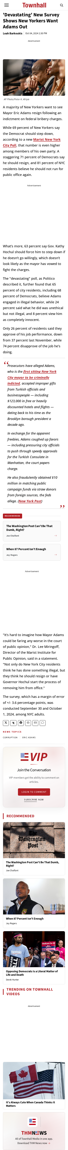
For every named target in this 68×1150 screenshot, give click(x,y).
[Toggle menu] (6, 5)
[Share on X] (6, 723)
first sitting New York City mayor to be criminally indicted (31, 377)
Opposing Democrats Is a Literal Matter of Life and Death (32, 973)
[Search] (61, 5)
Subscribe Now (34, 799)
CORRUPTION (10, 737)
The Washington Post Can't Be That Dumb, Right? (32, 864)
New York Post (30, 501)
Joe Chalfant (12, 870)
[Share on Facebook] (21, 723)
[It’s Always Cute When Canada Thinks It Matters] (34, 1080)
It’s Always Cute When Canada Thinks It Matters (30, 1104)
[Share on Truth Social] (13, 723)
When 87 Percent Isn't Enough (25, 919)
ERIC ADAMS (29, 737)
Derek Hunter (12, 979)
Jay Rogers (11, 923)
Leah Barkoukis (12, 33)
